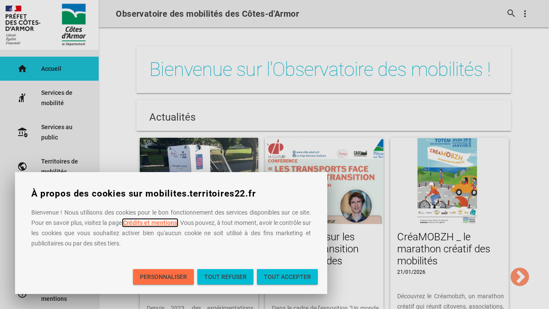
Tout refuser (225, 276)
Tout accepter (287, 276)
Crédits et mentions (150, 222)
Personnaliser (163, 276)
